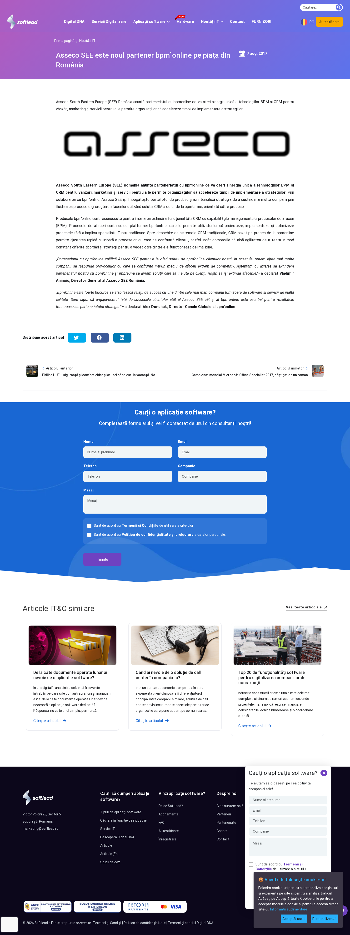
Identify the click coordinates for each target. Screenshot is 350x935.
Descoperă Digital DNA (117, 837)
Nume (88, 442)
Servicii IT (107, 829)
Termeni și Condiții (107, 923)
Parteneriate (226, 822)
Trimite (102, 559)
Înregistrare (167, 839)
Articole (106, 845)
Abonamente (169, 814)
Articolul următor (290, 368)
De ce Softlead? (171, 806)
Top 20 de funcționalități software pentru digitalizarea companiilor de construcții (271, 677)
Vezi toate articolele (304, 607)
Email (182, 442)
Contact (223, 839)
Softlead (41, 923)
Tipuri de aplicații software (120, 812)
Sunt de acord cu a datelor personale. (160, 534)
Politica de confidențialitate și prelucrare (158, 534)
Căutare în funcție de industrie (123, 820)
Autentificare (329, 22)
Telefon (90, 466)
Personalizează (324, 919)
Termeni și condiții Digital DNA (190, 923)
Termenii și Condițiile (140, 525)
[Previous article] (32, 375)
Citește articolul (46, 720)
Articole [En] (109, 854)
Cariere (222, 831)
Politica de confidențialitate (145, 923)
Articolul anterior (59, 368)
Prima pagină (64, 41)
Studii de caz (110, 862)
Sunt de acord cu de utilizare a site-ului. (281, 866)
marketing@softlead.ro (40, 828)
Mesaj (88, 490)
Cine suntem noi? (230, 806)
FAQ (162, 822)
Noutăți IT (87, 41)
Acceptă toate (293, 919)
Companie (186, 466)
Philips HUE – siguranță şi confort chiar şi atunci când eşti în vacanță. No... (100, 375)
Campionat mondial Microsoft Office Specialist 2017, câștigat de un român (250, 375)
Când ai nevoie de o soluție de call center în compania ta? (168, 675)
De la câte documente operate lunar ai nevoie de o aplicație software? (70, 675)
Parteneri (224, 814)
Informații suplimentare (288, 909)
